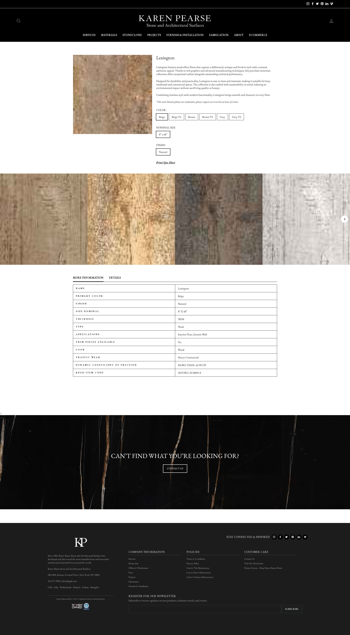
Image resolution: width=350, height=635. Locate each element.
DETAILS (115, 278)
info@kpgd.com (69, 581)
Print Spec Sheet (165, 162)
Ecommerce (258, 35)
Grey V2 (236, 117)
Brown (191, 117)
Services (89, 35)
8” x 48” (163, 134)
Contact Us (175, 468)
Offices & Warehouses (138, 567)
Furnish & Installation (185, 35)
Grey (222, 117)
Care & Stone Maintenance (198, 572)
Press (131, 572)
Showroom (133, 563)
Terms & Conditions (195, 558)
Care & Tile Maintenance (197, 567)
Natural (163, 152)
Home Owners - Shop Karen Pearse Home (263, 567)
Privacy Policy (192, 563)
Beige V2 (176, 117)
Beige (162, 117)
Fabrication (219, 35)
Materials (109, 35)
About (239, 35)
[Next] (344, 219)
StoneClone (132, 35)
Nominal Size (165, 127)
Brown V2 (207, 117)
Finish (160, 145)
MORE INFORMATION (88, 278)
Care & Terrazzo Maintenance (199, 577)
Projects (154, 35)
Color (161, 110)
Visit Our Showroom (253, 563)
